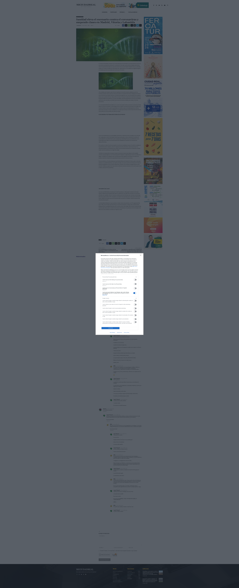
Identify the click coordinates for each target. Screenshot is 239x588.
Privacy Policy (126, 332)
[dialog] (119, 294)
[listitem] (119, 277)
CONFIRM (110, 328)
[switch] (135, 280)
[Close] (141, 255)
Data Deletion (112, 332)
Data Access (119, 332)
